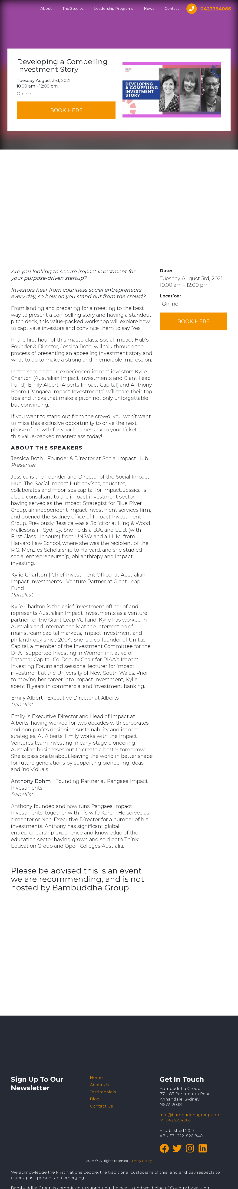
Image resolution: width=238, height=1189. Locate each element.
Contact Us (101, 1106)
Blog (94, 1098)
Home (96, 1077)
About (46, 8)
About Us (99, 1084)
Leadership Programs (113, 8)
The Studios (73, 8)
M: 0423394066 (175, 1119)
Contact (172, 8)
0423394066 (215, 9)
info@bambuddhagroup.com (190, 1114)
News (149, 8)
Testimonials (103, 1091)
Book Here (66, 110)
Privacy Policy (141, 1161)
